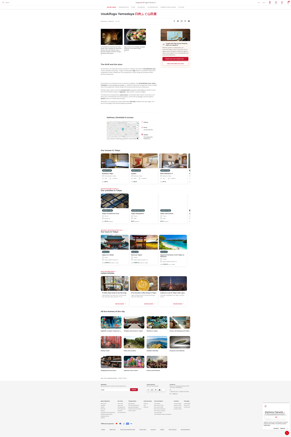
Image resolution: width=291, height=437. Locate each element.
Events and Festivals (153, 370)
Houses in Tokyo (107, 170)
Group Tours (120, 405)
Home (102, 378)
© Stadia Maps (118, 138)
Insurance (153, 429)
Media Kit (103, 410)
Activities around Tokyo (138, 210)
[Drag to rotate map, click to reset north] (137, 130)
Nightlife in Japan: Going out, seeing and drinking (111, 331)
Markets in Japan (152, 331)
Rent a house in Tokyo (158, 405)
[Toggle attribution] (137, 138)
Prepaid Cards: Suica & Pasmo (134, 408)
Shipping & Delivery (105, 416)
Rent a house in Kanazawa (159, 408)
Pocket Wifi (146, 407)
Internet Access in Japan (168, 7)
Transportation (124, 7)
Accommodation (152, 7)
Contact (103, 429)
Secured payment (185, 429)
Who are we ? (103, 403)
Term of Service (172, 429)
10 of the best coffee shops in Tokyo (143, 293)
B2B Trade (103, 408)
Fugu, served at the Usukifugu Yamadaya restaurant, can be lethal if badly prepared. (134, 49)
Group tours (106, 252)
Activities (181, 7)
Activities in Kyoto (177, 407)
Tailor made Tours (121, 408)
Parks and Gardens (130, 350)
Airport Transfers (132, 410)
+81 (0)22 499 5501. (148, 129)
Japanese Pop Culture (131, 370)
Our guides (120, 410)
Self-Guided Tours (121, 407)
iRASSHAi (103, 417)
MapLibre (113, 138)
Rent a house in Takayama (159, 410)
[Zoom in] (137, 125)
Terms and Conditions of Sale (127, 429)
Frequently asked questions (106, 414)
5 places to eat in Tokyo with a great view (173, 293)
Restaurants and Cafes (112, 378)
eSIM (145, 405)
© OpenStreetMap (132, 138)
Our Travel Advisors (122, 412)
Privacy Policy (143, 429)
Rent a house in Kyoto (158, 407)
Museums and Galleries (177, 350)
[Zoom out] (137, 128)
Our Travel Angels (158, 412)
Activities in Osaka (177, 408)
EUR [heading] (264, 2)
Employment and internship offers (108, 412)
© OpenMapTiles (125, 138)
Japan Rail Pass (131, 403)
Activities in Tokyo (107, 210)
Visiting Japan (111, 7)
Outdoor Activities (152, 350)
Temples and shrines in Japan (133, 331)
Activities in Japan (177, 403)
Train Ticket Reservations (133, 405)
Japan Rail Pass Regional (133, 407)
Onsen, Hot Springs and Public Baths (180, 331)
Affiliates (103, 407)
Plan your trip (187, 405)
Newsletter (103, 405)
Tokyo (105, 378)
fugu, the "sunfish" (119, 85)
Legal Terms (113, 429)
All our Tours (120, 403)
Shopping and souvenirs (108, 370)
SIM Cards (146, 403)
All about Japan (187, 403)
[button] (123, 129)
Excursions (141, 7)
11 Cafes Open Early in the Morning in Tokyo (114, 293)
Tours (133, 7)
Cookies (162, 429)
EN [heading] (258, 2)
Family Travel (105, 350)
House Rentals (157, 403)
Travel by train (187, 407)
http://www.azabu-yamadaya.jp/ (148, 137)
